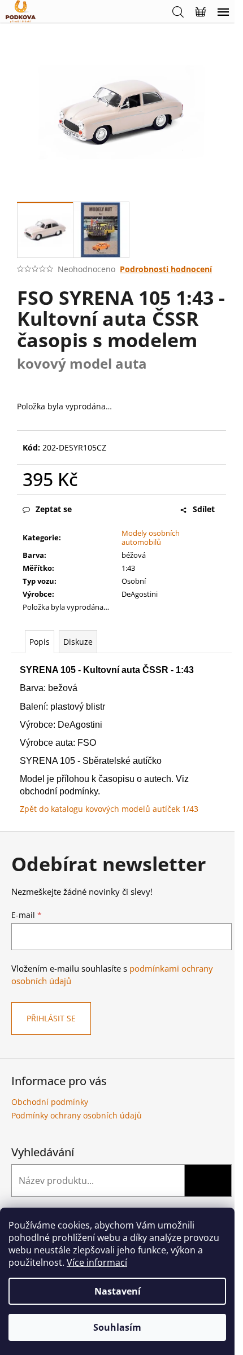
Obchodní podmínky (49, 1101)
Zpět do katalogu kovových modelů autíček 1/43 (109, 808)
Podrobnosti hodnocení (166, 269)
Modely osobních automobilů (151, 538)
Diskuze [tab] (78, 641)
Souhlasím (117, 1327)
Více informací (97, 1262)
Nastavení (117, 1291)
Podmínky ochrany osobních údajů (76, 1115)
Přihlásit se (51, 1018)
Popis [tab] (39, 641)
